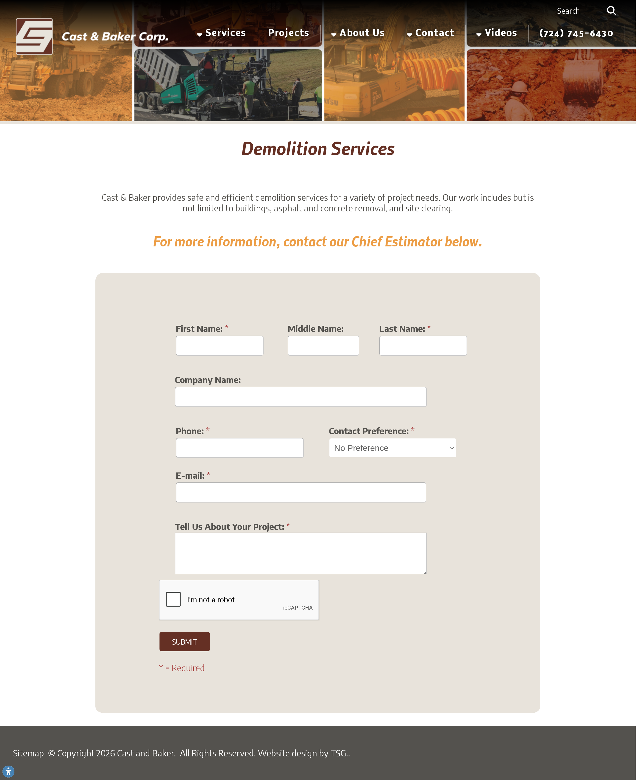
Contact (434, 34)
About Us (361, 34)
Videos (499, 34)
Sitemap (28, 753)
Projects (289, 34)
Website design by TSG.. (304, 753)
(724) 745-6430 (576, 34)
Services (224, 34)
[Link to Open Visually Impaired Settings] (8, 772)
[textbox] (578, 10)
